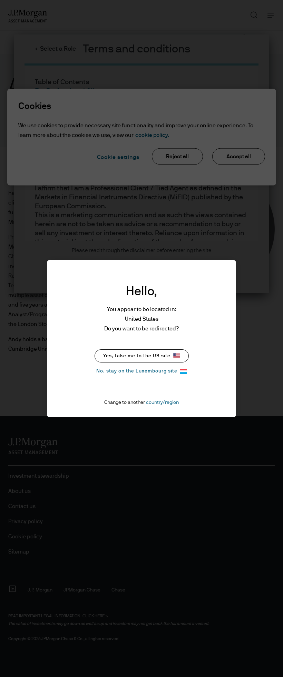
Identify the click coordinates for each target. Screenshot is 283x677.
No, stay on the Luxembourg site (136, 371)
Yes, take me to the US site (136, 356)
